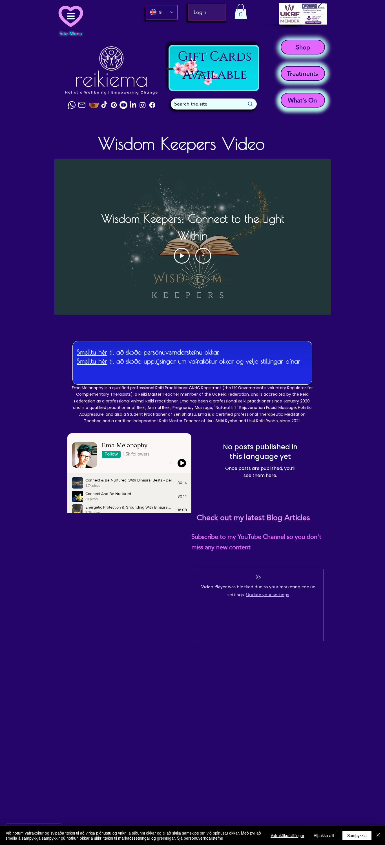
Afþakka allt (324, 835)
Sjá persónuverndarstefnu (200, 838)
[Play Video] (182, 256)
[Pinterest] (114, 105)
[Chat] (72, 105)
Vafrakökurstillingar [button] (287, 835)
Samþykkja (357, 835)
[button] (240, 11)
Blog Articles (288, 517)
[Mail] (81, 104)
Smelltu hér (92, 352)
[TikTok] (104, 105)
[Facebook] (152, 105)
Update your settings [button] (267, 594)
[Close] (378, 835)
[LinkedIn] (133, 105)
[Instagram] (143, 105)
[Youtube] (123, 105)
